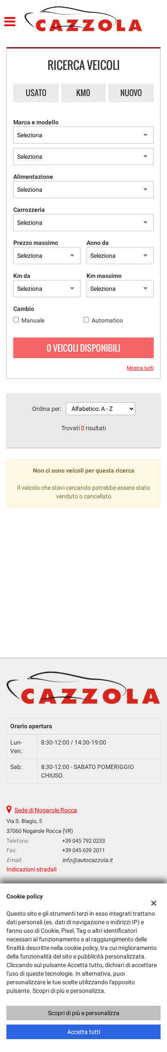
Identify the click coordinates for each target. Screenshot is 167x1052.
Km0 (83, 92)
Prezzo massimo (35, 242)
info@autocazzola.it (87, 860)
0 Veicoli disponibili (83, 347)
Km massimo (104, 275)
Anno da (97, 242)
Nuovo (131, 92)
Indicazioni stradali (31, 869)
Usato (36, 92)
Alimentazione (33, 176)
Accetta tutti (83, 1031)
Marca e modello (36, 122)
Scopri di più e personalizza (83, 1013)
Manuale (33, 320)
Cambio (23, 308)
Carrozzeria (29, 209)
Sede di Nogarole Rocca (46, 810)
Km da (21, 275)
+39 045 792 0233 (83, 841)
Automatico (107, 320)
